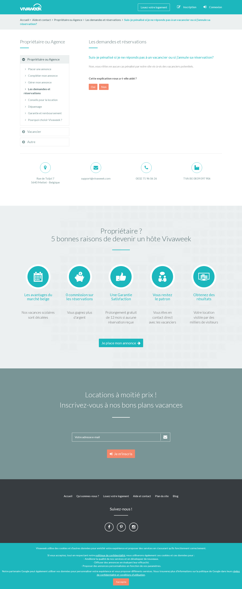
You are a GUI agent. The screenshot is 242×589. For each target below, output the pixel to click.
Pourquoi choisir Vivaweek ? (44, 119)
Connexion (215, 7)
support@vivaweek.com (96, 178)
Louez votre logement (154, 7)
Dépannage (34, 106)
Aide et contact (142, 496)
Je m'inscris (122, 454)
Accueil (24, 19)
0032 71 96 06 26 (146, 178)
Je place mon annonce (119, 343)
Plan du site (162, 496)
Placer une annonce (39, 69)
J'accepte (121, 581)
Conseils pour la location (42, 99)
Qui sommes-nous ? (87, 496)
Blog (175, 496)
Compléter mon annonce (42, 75)
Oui (93, 87)
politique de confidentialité (110, 555)
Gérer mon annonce (39, 82)
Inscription (189, 7)
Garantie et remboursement (44, 113)
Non (103, 87)
